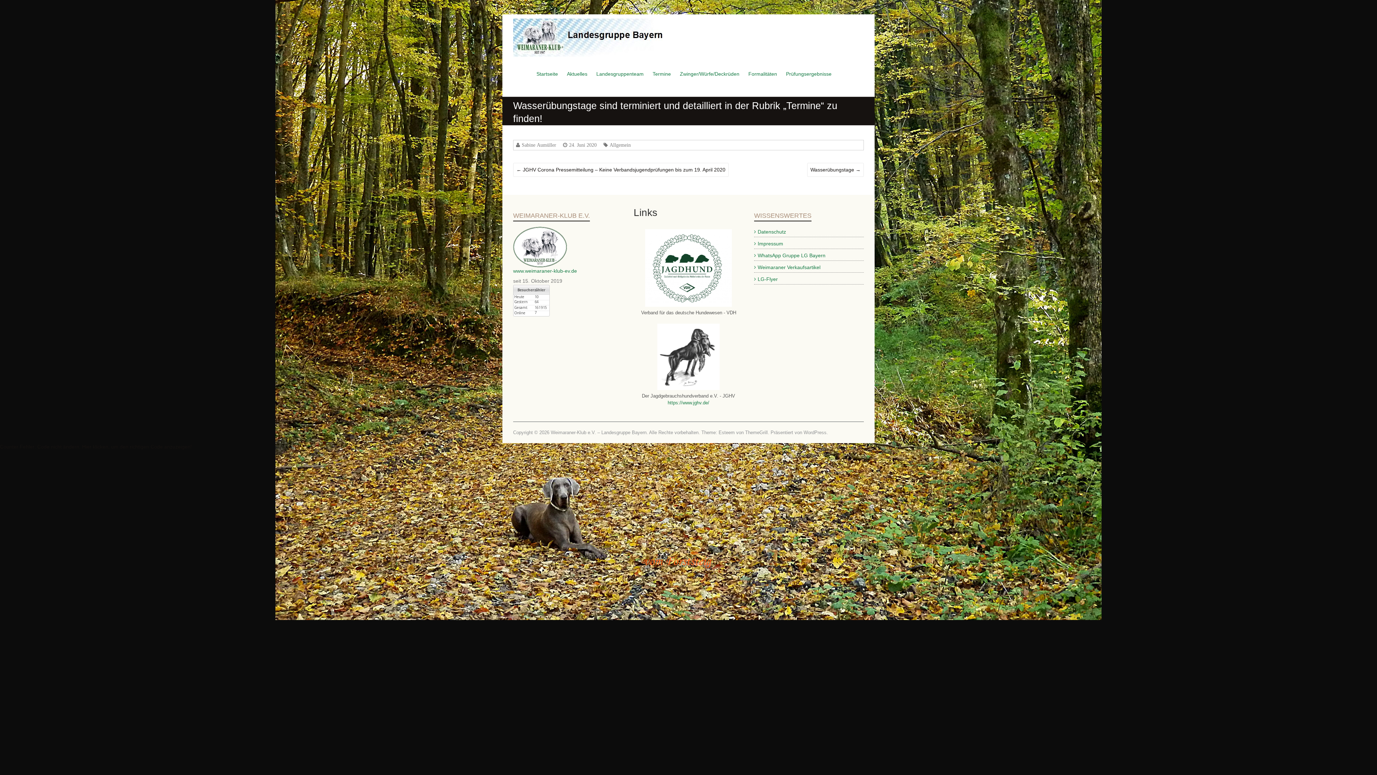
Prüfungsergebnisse (809, 74)
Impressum (770, 243)
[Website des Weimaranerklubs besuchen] (540, 230)
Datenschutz (772, 232)
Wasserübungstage (835, 170)
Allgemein (620, 144)
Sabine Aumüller (539, 144)
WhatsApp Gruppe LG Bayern (791, 255)
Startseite (547, 74)
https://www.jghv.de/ (688, 402)
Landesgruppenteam (620, 74)
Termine (662, 74)
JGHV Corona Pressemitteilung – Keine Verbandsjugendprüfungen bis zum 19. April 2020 (620, 170)
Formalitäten (762, 74)
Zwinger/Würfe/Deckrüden (709, 74)
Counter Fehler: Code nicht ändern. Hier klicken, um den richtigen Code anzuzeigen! (96, 447)
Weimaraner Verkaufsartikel (789, 267)
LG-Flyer (768, 279)
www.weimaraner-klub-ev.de (545, 271)
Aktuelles (577, 74)
